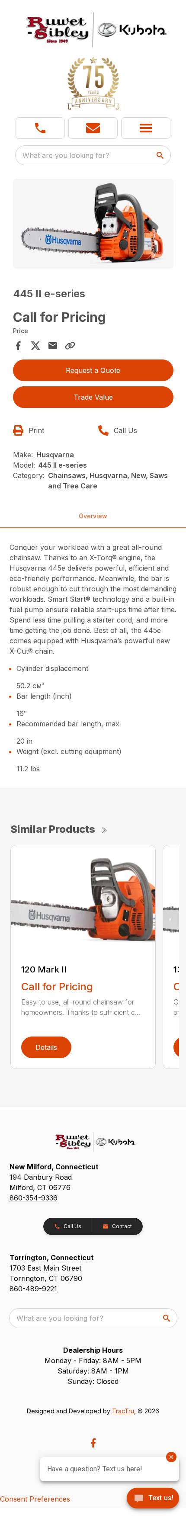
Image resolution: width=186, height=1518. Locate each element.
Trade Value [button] (93, 397)
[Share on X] (35, 345)
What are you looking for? (65, 155)
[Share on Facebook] (18, 345)
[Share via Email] (53, 345)
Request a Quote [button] (93, 370)
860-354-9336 (34, 1198)
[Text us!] (153, 1499)
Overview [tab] (93, 516)
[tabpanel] (93, 225)
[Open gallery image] (93, 224)
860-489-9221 (33, 1288)
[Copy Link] (70, 345)
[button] (40, 128)
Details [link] (46, 1047)
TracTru (123, 1411)
